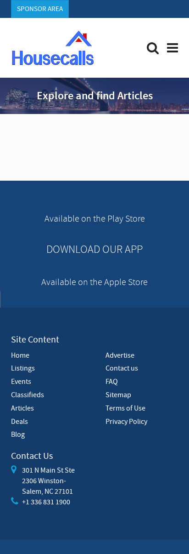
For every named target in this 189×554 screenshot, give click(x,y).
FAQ (112, 381)
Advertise (120, 355)
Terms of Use (125, 407)
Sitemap (118, 394)
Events (21, 381)
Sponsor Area (40, 9)
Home (20, 355)
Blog (18, 434)
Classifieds (27, 394)
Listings (23, 367)
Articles (22, 407)
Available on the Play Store (94, 218)
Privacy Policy (126, 421)
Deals (19, 421)
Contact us (122, 367)
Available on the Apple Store (94, 281)
